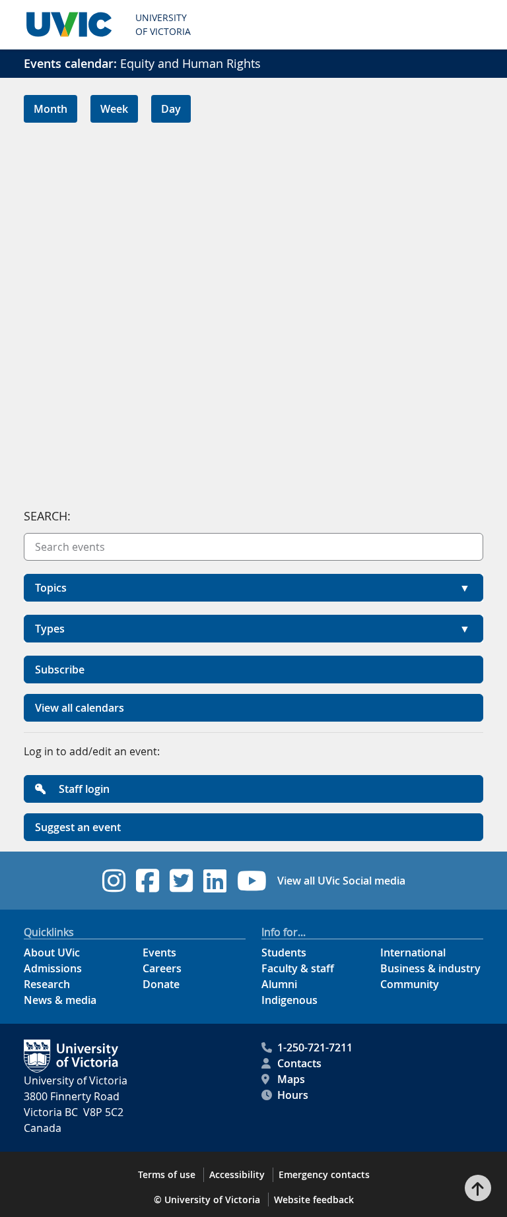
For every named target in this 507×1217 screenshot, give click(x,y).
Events (159, 952)
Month (50, 109)
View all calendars (79, 708)
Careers (162, 968)
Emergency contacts (324, 1174)
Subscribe (59, 669)
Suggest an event (78, 827)
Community (409, 984)
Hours (292, 1095)
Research (47, 984)
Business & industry (430, 968)
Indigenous (289, 1000)
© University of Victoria (207, 1199)
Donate (161, 984)
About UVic (52, 952)
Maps (291, 1079)
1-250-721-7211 (315, 1047)
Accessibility (237, 1174)
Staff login (83, 789)
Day (171, 109)
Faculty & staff (297, 968)
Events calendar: (70, 63)
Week (114, 109)
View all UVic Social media (341, 880)
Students (283, 952)
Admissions (53, 968)
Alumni (279, 984)
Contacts (299, 1063)
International (413, 952)
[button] (253, 588)
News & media (60, 1000)
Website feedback (314, 1199)
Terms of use (166, 1174)
